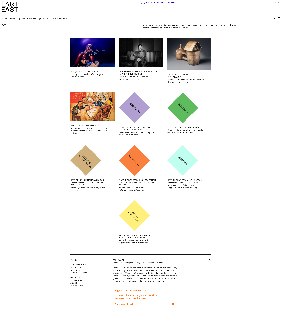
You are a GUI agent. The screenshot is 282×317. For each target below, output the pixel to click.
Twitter (159, 263)
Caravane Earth (140, 278)
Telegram (140, 263)
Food (29, 18)
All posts (75, 267)
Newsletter (77, 286)
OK (173, 304)
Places (62, 18)
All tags (75, 270)
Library (69, 18)
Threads (150, 263)
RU (279, 3)
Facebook (117, 263)
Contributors (78, 280)
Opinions (22, 18)
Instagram (129, 263)
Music (49, 18)
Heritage (37, 18)
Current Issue (78, 265)
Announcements (9, 18)
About (73, 283)
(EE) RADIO (146, 3)
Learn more (161, 281)
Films (55, 18)
